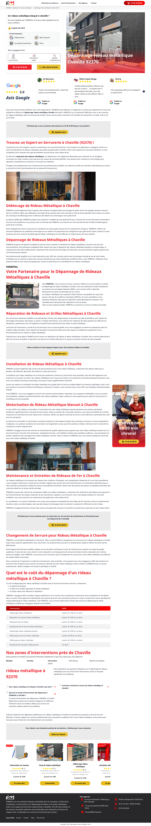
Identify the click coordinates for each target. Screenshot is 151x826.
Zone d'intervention (68, 3)
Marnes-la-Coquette (97, 661)
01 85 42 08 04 (60, 525)
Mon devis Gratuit (50, 67)
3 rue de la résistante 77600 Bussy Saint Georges (96, 800)
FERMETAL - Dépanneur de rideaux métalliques (19, 8)
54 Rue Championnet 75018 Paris (130, 799)
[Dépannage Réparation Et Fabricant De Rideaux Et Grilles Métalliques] (10, 3)
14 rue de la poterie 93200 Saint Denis (96, 807)
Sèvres (50, 663)
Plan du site (40, 818)
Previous (38, 91)
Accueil (18, 818)
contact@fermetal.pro (93, 812)
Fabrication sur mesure (49, 3)
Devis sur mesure (58, 734)
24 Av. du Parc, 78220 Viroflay (129, 804)
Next (144, 91)
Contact (93, 3)
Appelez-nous (60, 132)
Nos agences (83, 3)
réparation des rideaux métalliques (30, 156)
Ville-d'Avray (73, 661)
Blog (32, 818)
